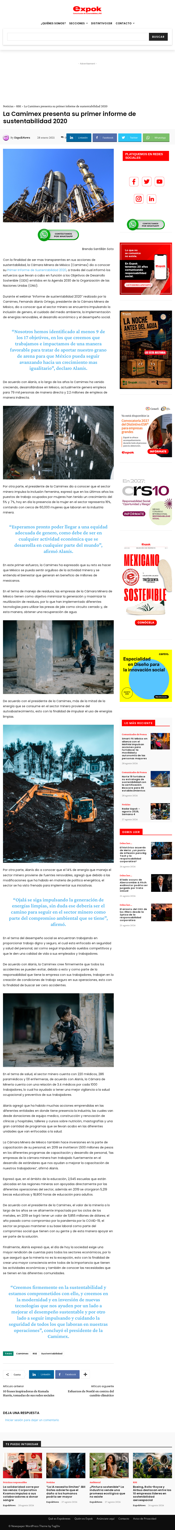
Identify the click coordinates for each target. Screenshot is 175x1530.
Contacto (123, 1518)
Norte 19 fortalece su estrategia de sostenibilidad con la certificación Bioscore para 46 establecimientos (134, 783)
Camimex (22, 1353)
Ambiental (95, 1482)
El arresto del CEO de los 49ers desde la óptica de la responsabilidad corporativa (133, 914)
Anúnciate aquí (105, 1518)
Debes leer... (126, 843)
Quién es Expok (83, 1518)
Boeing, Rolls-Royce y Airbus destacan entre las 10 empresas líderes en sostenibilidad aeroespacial (152, 1493)
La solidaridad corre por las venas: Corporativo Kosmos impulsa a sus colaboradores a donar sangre (21, 1493)
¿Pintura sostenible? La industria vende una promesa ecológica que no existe (107, 1492)
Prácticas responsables (15, 1482)
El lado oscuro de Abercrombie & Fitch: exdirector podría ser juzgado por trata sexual (134, 885)
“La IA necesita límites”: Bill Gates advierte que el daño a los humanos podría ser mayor (65, 1492)
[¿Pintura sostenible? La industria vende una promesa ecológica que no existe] (109, 1465)
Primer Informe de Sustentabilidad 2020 (36, 270)
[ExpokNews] (6, 137)
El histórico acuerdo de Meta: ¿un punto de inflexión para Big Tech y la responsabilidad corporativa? (133, 854)
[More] (85, 1374)
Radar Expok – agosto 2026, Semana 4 (131, 811)
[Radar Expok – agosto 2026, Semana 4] (160, 811)
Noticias (8, 106)
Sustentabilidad (51, 1353)
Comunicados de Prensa (134, 734)
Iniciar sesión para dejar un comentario (32, 1420)
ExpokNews (22, 137)
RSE (18, 106)
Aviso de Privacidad (144, 1518)
